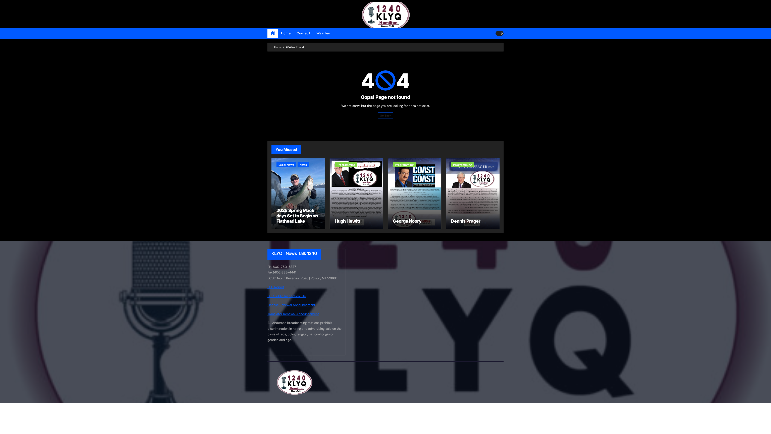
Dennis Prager (465, 221)
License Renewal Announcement (291, 305)
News (303, 165)
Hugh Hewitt (347, 221)
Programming (346, 165)
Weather (323, 33)
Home (286, 33)
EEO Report (275, 287)
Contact (303, 33)
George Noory (407, 221)
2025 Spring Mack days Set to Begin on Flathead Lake (297, 216)
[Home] (272, 33)
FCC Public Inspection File (286, 296)
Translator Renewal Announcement (293, 314)
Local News (286, 165)
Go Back (385, 115)
